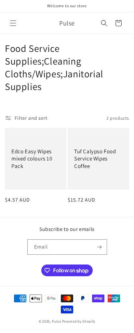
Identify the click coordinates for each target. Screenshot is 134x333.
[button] (13, 23)
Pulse (56, 321)
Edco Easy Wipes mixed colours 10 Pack (31, 158)
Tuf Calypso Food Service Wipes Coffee (95, 158)
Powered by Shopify (79, 321)
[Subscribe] (99, 247)
